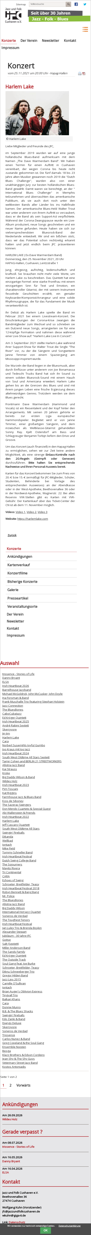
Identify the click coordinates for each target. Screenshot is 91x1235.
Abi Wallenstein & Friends (18, 813)
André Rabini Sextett (15, 725)
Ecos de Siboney (12, 801)
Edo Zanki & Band (13, 1019)
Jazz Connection (12, 705)
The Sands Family (13, 952)
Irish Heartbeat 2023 (15, 785)
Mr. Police (8, 896)
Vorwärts (23, 1085)
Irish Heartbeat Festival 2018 (20, 888)
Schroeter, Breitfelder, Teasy (20, 884)
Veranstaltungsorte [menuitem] (22, 606)
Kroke (6, 773)
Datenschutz (17, 1222)
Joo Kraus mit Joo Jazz (16, 749)
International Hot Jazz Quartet (21, 912)
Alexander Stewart (14, 932)
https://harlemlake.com (32, 519)
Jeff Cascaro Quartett (16, 825)
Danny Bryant (11, 678)
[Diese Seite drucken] (79, 74)
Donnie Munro (11, 1007)
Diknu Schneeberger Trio (18, 971)
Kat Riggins (9, 793)
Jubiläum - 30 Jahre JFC (16, 936)
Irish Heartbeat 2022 (15, 817)
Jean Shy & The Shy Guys (18, 1059)
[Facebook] (76, 5)
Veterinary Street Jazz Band (20, 1063)
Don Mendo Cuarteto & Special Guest (26, 809)
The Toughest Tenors (16, 920)
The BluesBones (12, 709)
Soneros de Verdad (15, 916)
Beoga (6, 1051)
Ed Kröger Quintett (14, 717)
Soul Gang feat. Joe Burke (18, 963)
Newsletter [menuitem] (50, 40)
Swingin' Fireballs (13, 832)
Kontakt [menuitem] (70, 40)
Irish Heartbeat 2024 (15, 753)
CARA (6, 876)
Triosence (8, 1035)
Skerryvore (9, 729)
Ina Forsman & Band (15, 698)
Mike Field (8, 848)
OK (46, 1230)
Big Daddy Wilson (13, 908)
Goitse (6, 940)
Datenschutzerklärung (70, 1225)
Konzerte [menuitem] (8, 40)
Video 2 (31, 512)
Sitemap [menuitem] (21, 4)
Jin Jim (6, 733)
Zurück (12, 535)
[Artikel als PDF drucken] (83, 74)
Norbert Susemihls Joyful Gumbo (23, 745)
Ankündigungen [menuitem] (19, 556)
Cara (5, 741)
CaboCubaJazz (12, 713)
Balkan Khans (11, 999)
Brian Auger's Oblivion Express (22, 991)
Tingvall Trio (10, 995)
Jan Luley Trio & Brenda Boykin (22, 928)
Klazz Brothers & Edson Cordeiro (23, 1055)
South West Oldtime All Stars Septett (26, 757)
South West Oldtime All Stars (21, 828)
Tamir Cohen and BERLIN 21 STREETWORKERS (32, 761)
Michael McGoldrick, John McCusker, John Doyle (32, 694)
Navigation (74, 29)
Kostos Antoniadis (14, 1067)
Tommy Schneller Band (17, 852)
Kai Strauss (9, 769)
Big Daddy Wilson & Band (18, 777)
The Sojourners (12, 864)
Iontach (7, 844)
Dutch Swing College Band (19, 860)
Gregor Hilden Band (15, 975)
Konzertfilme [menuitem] (17, 573)
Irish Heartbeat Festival (17, 856)
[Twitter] (85, 5)
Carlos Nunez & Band (16, 1039)
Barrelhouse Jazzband (16, 690)
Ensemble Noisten (14, 1047)
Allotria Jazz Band (13, 765)
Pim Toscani (10, 789)
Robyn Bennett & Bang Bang (20, 892)
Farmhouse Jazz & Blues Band (21, 797)
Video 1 (20, 512)
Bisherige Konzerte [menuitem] (22, 581)
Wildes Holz (9, 781)
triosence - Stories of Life (18, 674)
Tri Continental (11, 872)
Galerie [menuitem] (12, 590)
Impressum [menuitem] (10, 48)
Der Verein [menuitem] (29, 40)
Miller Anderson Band (16, 948)
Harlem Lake (10, 737)
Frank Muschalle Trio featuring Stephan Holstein (33, 701)
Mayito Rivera (11, 868)
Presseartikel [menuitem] (17, 598)
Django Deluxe (11, 1023)
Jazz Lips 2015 (11, 979)
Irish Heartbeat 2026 (15, 686)
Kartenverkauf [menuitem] (18, 565)
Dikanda (7, 836)
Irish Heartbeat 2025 (15, 721)
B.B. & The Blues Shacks (17, 1011)
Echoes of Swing (12, 880)
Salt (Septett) (10, 944)
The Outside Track (14, 959)
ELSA (5, 682)
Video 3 (42, 512)
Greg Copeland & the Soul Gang (23, 1043)
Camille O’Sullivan (14, 983)
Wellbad (7, 840)
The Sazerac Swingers (16, 805)
